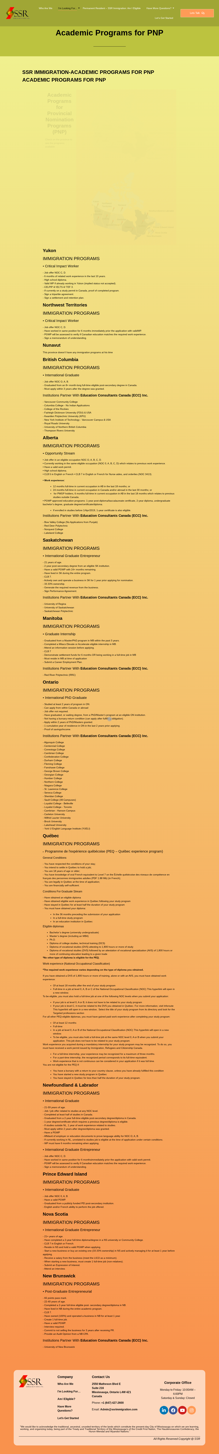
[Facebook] (173, 1410)
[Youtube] (182, 1410)
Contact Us (101, 1377)
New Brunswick (59, 1275)
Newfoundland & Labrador (70, 1085)
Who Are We (45, 8)
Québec (51, 835)
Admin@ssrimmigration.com (118, 1409)
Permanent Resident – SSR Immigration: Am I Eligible (112, 8)
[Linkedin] (164, 1410)
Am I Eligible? (66, 1399)
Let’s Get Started (164, 18)
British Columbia (60, 359)
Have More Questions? (158, 8)
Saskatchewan (58, 540)
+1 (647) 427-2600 (112, 1402)
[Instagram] (191, 1410)
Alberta (50, 437)
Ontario (51, 682)
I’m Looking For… (69, 1391)
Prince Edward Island (65, 1174)
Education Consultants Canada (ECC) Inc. (114, 395)
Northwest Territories (65, 305)
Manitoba (52, 618)
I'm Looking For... (67, 8)
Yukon (49, 250)
